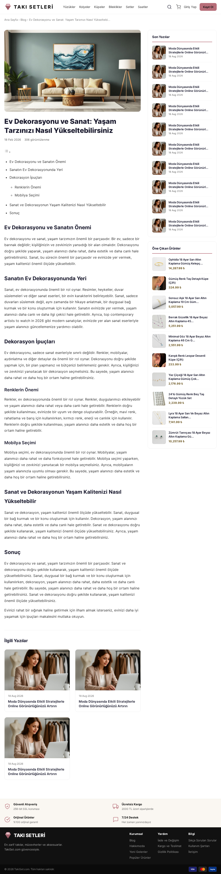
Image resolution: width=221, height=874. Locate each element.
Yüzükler (69, 7)
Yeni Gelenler (138, 851)
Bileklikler (115, 7)
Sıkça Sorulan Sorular (202, 840)
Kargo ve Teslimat (170, 846)
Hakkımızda (137, 846)
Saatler (143, 7)
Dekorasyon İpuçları (25, 177)
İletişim (193, 851)
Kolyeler (84, 7)
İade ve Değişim (168, 840)
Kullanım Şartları (199, 846)
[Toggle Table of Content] (7, 152)
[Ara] (169, 7)
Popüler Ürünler (140, 857)
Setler (130, 7)
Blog (23, 19)
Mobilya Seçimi (27, 195)
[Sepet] (178, 7)
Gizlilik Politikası (168, 851)
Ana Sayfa (11, 19)
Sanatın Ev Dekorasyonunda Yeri (36, 169)
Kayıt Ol (208, 7)
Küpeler (99, 7)
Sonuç (14, 213)
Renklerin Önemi (28, 187)
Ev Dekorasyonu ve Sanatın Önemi (37, 161)
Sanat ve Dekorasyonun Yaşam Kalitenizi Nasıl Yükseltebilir (57, 205)
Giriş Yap (190, 7)
